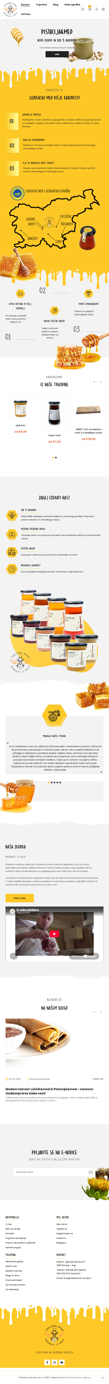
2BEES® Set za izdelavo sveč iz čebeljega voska (88, 431)
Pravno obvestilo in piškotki (20, 1242)
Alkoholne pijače (14, 1261)
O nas (9, 1224)
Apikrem (20, 425)
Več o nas (20, 898)
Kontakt (10, 1233)
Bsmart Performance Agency (75, 1377)
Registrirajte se (65, 1233)
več (57, 54)
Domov (25, 4)
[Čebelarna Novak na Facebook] (47, 1362)
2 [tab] (56, 457)
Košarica (61, 1238)
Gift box (26, 14)
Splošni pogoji (13, 1247)
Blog (55, 4)
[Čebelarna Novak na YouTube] (62, 1362)
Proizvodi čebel (14, 1280)
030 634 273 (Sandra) (68, 1273)
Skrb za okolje (13, 1228)
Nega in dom (12, 1275)
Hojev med (54, 435)
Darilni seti (11, 1266)
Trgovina (41, 4)
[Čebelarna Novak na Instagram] (54, 1362)
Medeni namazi (14, 1270)
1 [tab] (53, 457)
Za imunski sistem (15, 1284)
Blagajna (61, 1242)
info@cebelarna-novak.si (77, 1277)
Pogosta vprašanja (16, 1238)
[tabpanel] (54, 43)
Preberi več (98, 1079)
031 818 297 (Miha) (76, 1269)
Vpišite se (62, 1228)
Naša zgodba (72, 4)
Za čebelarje (12, 1289)
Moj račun (62, 1224)
